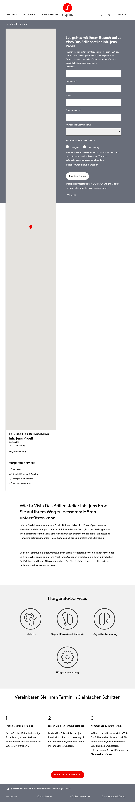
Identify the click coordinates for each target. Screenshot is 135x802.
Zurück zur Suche (19, 24)
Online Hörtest (29, 15)
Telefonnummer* (73, 110)
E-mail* (69, 96)
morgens (75, 148)
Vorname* (70, 67)
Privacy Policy (73, 188)
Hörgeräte (11, 796)
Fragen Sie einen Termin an (67, 774)
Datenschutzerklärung (114, 796)
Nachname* (71, 81)
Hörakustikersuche (50, 15)
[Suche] (100, 14)
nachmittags (94, 148)
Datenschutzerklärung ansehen (82, 165)
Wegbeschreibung (17, 452)
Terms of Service (93, 188)
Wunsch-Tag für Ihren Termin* (79, 125)
